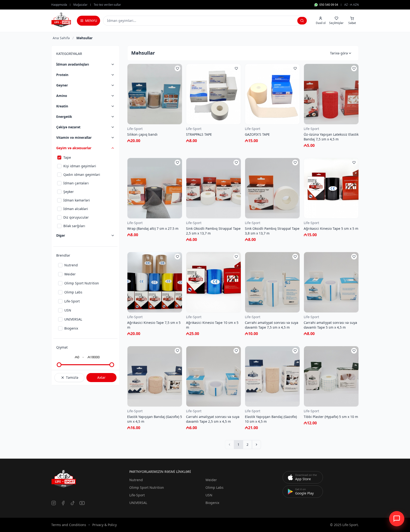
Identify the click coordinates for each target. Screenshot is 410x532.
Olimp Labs (214, 487)
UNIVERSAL (138, 502)
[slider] (59, 364)
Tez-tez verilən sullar (107, 5)
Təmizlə (72, 377)
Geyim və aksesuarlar (73, 148)
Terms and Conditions (68, 524)
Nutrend (136, 480)
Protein (62, 74)
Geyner (62, 85)
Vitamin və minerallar (74, 137)
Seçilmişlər (336, 23)
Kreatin (62, 106)
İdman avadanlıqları (72, 64)
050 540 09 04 (328, 5)
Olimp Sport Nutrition (146, 487)
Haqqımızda (59, 5)
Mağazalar (80, 5)
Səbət (352, 23)
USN (208, 495)
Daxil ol (321, 23)
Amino (61, 95)
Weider (211, 480)
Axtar (101, 377)
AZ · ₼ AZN (351, 5)
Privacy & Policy (104, 524)
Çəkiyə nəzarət (68, 127)
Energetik (64, 116)
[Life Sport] (61, 20)
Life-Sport (137, 495)
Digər (60, 235)
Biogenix (212, 502)
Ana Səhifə (61, 38)
